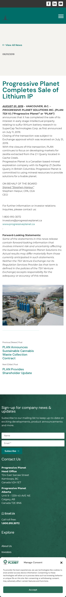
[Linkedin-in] (54, 4)
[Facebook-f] (48, 4)
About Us (7, 546)
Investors (6, 552)
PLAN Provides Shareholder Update (17, 371)
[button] (61, 562)
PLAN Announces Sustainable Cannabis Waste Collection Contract (18, 352)
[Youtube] (60, 4)
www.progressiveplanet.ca (18, 224)
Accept (33, 589)
